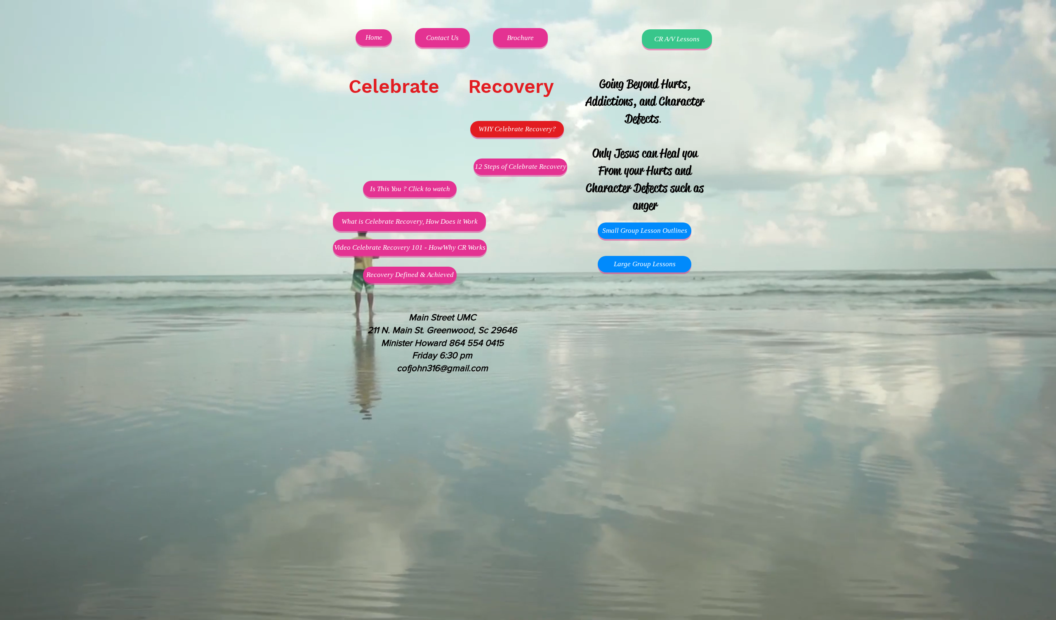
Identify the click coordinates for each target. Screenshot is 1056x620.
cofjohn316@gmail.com (442, 368)
